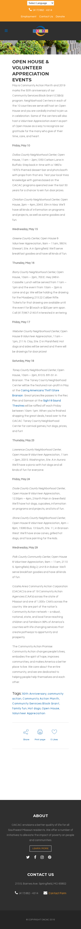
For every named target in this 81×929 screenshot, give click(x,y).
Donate (60, 16)
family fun (19, 708)
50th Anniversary (34, 693)
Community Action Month (41, 698)
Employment (28, 16)
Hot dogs (34, 708)
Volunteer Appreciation (28, 713)
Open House (50, 708)
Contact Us (46, 16)
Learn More (40, 848)
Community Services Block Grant (35, 703)
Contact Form (57, 893)
